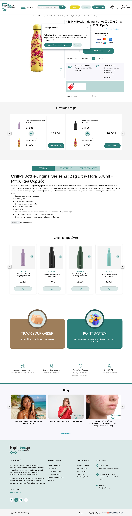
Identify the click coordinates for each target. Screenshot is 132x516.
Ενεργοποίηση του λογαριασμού (58, 45)
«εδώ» (63, 38)
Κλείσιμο (77, 45)
